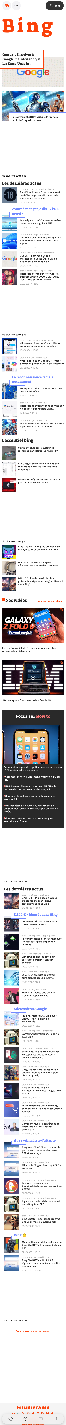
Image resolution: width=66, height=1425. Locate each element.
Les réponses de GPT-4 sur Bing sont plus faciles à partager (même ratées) (42, 1108)
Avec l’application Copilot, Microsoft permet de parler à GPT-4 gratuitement (42, 362)
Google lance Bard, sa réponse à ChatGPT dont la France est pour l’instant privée (40, 1072)
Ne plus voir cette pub (14, 176)
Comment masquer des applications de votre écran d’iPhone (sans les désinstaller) (33, 769)
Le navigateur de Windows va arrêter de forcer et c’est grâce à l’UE (40, 222)
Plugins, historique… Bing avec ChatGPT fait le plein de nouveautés (39, 1018)
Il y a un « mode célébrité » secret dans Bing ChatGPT (41, 1203)
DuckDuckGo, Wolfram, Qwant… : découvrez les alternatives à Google (38, 564)
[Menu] (16, 5)
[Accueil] (6, 5)
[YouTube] (14, 1413)
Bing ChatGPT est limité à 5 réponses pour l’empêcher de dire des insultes (41, 1263)
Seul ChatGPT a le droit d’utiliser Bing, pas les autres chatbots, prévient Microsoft (40, 1054)
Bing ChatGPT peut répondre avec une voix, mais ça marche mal (41, 1220)
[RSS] (43, 1413)
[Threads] (52, 1413)
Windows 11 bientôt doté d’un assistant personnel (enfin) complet (38, 959)
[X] (23, 1413)
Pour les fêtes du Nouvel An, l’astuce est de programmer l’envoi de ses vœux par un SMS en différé (31, 808)
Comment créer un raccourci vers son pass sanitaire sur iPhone (28, 820)
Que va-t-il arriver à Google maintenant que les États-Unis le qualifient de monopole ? (21, 59)
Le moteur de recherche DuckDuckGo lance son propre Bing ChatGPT (42, 1185)
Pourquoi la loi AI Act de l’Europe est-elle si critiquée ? (41, 390)
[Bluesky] (47, 1413)
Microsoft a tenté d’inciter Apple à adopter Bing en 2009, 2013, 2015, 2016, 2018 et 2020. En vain (39, 276)
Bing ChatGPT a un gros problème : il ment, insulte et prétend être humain (39, 548)
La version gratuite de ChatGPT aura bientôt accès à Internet (39, 976)
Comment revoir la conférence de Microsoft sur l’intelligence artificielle (40, 1126)
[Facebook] (33, 1413)
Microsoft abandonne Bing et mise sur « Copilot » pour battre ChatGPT (42, 407)
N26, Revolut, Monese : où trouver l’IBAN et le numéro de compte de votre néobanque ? (30, 788)
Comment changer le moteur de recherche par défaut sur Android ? (38, 449)
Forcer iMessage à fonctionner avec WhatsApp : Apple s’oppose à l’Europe (42, 941)
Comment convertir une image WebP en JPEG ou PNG (32, 778)
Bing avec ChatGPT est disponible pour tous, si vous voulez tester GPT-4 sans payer (41, 1150)
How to (43, 716)
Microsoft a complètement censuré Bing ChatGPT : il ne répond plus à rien (42, 1245)
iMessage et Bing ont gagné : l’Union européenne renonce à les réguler (40, 344)
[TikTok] (18, 1413)
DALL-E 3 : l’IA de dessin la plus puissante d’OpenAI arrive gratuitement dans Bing (40, 581)
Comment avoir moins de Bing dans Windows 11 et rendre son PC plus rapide (40, 240)
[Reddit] (38, 1413)
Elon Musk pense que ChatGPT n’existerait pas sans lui (39, 994)
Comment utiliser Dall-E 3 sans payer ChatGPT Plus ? (39, 923)
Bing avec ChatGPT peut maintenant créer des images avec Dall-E (41, 1090)
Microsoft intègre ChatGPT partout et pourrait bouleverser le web (39, 481)
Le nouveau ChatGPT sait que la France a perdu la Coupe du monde (35, 118)
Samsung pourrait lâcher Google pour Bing (40, 1035)
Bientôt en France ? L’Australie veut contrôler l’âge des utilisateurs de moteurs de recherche (40, 195)
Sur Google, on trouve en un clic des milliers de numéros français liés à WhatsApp (38, 466)
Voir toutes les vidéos (50, 600)
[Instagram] (28, 1413)
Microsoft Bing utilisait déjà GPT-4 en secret (41, 1167)
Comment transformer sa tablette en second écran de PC (30, 797)
